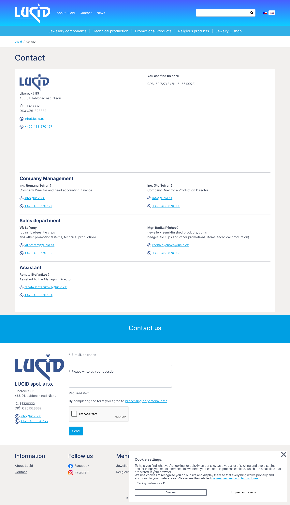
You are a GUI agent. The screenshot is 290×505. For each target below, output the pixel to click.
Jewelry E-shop (229, 31)
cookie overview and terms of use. (235, 478)
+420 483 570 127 (38, 126)
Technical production (110, 31)
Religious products (193, 31)
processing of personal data (146, 401)
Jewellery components (67, 31)
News (101, 13)
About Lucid (66, 13)
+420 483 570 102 (38, 253)
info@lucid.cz (34, 119)
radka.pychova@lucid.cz (170, 245)
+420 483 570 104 (38, 295)
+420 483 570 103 (166, 253)
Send (76, 431)
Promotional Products (153, 31)
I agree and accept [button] (243, 492)
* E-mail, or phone (82, 355)
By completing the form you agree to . (118, 401)
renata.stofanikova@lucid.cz (45, 287)
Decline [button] (171, 492)
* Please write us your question (92, 371)
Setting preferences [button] (151, 483)
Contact (86, 13)
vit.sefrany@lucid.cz (39, 245)
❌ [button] (283, 454)
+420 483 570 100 (166, 206)
